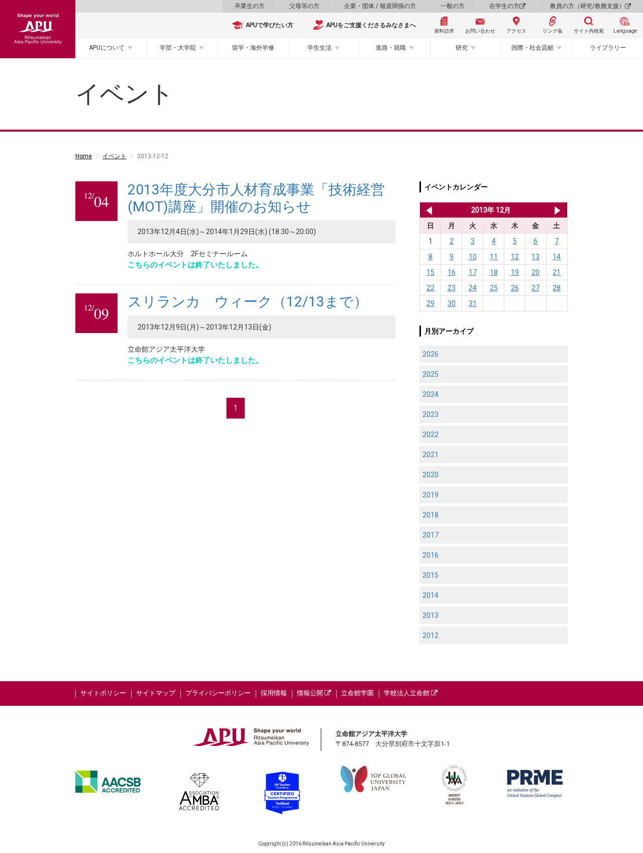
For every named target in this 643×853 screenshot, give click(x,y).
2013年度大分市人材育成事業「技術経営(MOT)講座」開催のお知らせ (256, 198)
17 (473, 272)
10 (473, 257)
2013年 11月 (427, 210)
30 (452, 303)
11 (494, 257)
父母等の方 (304, 6)
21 (557, 272)
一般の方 (453, 6)
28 (557, 288)
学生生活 (319, 47)
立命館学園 (357, 693)
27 (535, 288)
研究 (462, 47)
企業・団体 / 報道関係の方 (380, 6)
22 (430, 288)
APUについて (107, 47)
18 (494, 272)
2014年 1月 (557, 210)
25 (494, 288)
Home (83, 156)
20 (535, 272)
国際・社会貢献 (532, 47)
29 (430, 303)
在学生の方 (504, 6)
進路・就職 (391, 47)
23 (452, 288)
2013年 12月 (491, 210)
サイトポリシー (103, 693)
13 (535, 257)
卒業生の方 (250, 6)
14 (557, 257)
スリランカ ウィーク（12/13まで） (248, 301)
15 (430, 272)
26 (515, 288)
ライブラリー (608, 47)
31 (473, 303)
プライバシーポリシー (218, 693)
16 (452, 272)
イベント (114, 156)
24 (473, 288)
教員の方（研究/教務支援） (587, 6)
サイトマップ (155, 693)
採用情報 (274, 693)
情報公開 (311, 693)
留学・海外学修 (253, 47)
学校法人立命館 (407, 693)
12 (515, 257)
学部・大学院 (178, 47)
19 (515, 272)
